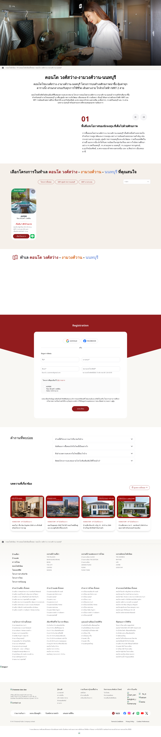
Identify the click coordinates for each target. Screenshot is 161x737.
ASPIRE (118, 565)
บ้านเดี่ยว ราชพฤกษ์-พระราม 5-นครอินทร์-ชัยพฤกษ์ (26, 591)
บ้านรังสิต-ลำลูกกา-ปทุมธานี (20, 636)
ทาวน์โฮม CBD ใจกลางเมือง (124, 649)
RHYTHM (118, 560)
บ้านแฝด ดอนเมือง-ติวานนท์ (55, 591)
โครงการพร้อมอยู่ (19, 582)
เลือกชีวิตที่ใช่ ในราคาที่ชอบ (57, 622)
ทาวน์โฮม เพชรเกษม (87, 607)
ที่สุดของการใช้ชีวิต (123, 622)
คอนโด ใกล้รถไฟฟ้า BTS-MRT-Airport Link (128, 628)
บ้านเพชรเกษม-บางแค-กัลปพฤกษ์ (21, 628)
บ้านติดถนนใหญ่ (120, 636)
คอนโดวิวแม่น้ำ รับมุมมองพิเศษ (125, 657)
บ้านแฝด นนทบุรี (51, 597)
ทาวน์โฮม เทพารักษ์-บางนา (89, 594)
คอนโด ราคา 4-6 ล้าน (53, 651)
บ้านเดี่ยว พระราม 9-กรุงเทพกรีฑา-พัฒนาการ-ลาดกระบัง (28, 602)
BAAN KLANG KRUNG (53, 560)
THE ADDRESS (120, 557)
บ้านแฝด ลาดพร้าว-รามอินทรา (55, 612)
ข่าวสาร (59, 703)
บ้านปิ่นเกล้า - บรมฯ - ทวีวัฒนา (21, 649)
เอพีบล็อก (83, 693)
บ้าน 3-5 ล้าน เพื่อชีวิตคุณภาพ (55, 628)
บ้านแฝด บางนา (51, 599)
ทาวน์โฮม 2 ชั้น (85, 633)
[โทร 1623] (116, 713)
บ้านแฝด (15, 558)
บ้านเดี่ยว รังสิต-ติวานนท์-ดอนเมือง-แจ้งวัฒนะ (25, 607)
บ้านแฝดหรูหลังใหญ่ (87, 644)
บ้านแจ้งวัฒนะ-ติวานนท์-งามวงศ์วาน (22, 654)
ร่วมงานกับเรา (19, 713)
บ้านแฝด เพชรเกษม (52, 607)
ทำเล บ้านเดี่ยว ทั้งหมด (20, 588)
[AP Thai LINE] (138, 713)
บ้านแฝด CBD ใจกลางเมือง (124, 646)
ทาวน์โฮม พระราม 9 (87, 602)
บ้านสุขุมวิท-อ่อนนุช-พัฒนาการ (21, 651)
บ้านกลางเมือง (85, 562)
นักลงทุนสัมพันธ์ (61, 700)
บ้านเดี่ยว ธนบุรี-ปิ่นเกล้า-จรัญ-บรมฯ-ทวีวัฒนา (25, 594)
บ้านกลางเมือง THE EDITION (89, 560)
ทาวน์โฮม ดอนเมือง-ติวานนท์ (89, 591)
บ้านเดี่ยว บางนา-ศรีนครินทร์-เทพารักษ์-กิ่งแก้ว (25, 597)
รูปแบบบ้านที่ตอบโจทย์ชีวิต (91, 622)
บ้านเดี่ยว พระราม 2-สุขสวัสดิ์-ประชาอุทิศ (23, 599)
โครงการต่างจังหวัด (19, 574)
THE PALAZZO (51, 557)
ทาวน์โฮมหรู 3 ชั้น (86, 636)
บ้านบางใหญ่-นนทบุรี (18, 638)
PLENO (83, 567)
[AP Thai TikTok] (133, 713)
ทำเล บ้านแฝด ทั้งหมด (55, 588)
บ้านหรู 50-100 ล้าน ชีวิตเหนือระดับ (57, 644)
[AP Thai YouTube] (142, 713)
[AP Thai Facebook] (125, 713)
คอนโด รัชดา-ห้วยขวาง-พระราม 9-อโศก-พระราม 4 (130, 597)
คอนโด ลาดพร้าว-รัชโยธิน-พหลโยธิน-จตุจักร (128, 599)
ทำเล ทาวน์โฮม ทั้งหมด (90, 588)
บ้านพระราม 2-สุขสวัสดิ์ (19, 659)
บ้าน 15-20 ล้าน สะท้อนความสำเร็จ (57, 638)
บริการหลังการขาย (62, 698)
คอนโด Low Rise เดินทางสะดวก (125, 654)
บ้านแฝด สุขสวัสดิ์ (52, 615)
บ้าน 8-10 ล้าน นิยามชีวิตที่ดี (55, 633)
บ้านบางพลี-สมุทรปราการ (19, 657)
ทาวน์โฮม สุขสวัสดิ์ (86, 615)
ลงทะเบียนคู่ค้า (35, 713)
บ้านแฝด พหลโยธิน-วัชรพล (54, 605)
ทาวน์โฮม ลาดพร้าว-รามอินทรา (90, 612)
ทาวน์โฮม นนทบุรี (86, 597)
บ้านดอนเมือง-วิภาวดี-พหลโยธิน (21, 641)
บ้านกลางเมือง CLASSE (88, 557)
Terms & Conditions (117, 721)
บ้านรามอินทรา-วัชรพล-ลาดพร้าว (21, 630)
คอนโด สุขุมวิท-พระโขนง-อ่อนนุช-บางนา (127, 607)
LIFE (117, 562)
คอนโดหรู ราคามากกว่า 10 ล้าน (56, 654)
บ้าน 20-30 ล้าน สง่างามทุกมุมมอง (56, 641)
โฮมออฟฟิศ (16, 570)
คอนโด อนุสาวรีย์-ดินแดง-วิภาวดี (125, 610)
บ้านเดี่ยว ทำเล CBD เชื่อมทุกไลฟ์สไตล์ (127, 644)
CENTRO (49, 567)
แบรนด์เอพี (60, 693)
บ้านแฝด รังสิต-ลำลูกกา (53, 610)
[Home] (80, 6)
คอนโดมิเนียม (11, 68)
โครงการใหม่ (17, 578)
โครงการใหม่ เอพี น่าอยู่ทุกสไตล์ (125, 625)
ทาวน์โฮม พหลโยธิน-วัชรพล (89, 605)
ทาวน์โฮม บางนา (86, 599)
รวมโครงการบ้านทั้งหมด (21, 622)
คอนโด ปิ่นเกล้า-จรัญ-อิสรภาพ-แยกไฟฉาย (128, 591)
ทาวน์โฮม (16, 562)
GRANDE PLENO (86, 565)
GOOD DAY (119, 567)
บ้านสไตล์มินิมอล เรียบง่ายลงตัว (90, 628)
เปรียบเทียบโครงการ (86, 698)
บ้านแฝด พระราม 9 (52, 602)
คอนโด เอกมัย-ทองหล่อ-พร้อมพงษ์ (125, 612)
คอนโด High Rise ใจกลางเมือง (125, 651)
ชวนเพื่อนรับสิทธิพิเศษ (110, 698)
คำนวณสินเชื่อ (84, 695)
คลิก (113, 401)
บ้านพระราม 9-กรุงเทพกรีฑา (20, 633)
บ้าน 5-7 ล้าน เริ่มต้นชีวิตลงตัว (55, 630)
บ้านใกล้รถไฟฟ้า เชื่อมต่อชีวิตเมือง (126, 630)
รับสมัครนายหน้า (52, 713)
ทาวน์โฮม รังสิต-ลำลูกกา (88, 610)
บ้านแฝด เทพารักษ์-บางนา (54, 594)
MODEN (49, 570)
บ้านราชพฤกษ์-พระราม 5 (19, 625)
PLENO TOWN (85, 570)
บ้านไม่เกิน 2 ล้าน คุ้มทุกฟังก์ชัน (56, 625)
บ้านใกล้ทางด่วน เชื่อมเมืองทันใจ (125, 633)
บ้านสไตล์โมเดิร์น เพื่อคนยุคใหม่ (90, 625)
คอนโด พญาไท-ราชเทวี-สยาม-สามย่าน (127, 594)
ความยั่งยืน (60, 695)
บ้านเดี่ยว (15, 554)
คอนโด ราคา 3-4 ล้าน (53, 649)
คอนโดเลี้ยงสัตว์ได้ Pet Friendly (125, 641)
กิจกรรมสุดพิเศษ (108, 695)
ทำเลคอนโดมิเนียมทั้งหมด (25, 68)
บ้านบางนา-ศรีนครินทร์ (18, 644)
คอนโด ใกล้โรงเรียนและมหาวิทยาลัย (126, 638)
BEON (48, 562)
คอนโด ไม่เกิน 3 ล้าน (53, 646)
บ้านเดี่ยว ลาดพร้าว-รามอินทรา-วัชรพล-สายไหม (26, 610)
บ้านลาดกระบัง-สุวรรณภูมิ (19, 646)
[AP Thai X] (146, 713)
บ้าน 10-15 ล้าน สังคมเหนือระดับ (56, 636)
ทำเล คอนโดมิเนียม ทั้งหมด (126, 588)
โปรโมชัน (106, 693)
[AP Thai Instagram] (129, 713)
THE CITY (49, 565)
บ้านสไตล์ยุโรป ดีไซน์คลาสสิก (89, 630)
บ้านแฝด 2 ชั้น (85, 638)
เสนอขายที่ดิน (68, 713)
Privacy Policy (130, 721)
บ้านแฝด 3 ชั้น (85, 641)
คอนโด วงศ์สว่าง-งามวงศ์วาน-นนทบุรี (48, 68)
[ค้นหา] (149, 6)
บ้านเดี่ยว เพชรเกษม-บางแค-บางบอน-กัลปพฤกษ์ (26, 605)
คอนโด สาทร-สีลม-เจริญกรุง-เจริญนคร (127, 605)
